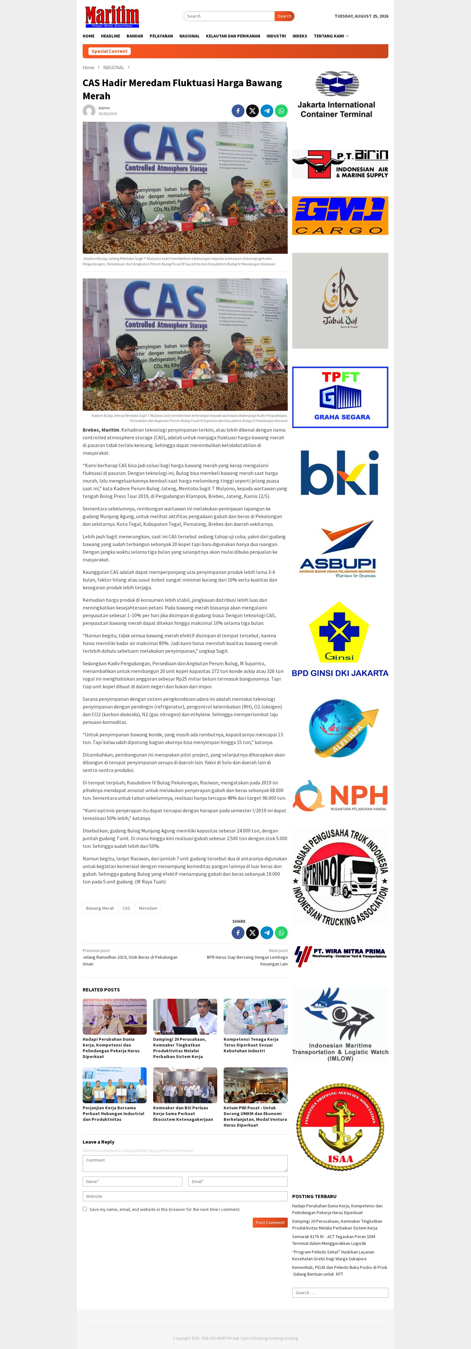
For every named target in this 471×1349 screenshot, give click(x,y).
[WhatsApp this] (281, 110)
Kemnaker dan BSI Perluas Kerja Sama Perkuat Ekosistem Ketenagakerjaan (183, 1113)
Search (284, 16)
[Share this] (238, 110)
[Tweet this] (252, 110)
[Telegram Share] (266, 110)
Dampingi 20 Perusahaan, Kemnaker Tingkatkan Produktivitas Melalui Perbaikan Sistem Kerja (179, 1047)
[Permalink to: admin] (89, 110)
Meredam (148, 908)
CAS (126, 908)
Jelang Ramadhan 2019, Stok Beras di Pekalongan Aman (130, 957)
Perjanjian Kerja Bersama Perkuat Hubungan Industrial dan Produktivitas (113, 1113)
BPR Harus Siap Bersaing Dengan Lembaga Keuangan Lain (247, 957)
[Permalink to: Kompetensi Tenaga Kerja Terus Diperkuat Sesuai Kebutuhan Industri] (256, 1017)
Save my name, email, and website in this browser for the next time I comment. (164, 1209)
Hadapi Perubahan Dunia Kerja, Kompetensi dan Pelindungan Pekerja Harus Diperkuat (111, 1047)
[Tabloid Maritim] (112, 16)
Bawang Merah (100, 908)
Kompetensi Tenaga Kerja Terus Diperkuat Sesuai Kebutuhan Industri (251, 1045)
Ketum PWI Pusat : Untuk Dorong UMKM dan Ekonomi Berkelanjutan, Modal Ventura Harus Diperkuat (255, 1116)
